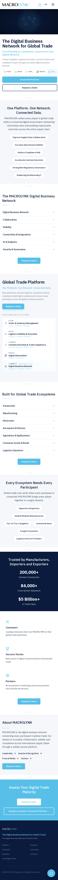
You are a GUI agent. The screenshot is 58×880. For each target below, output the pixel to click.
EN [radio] (40, 4)
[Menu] (53, 4)
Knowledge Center (9, 858)
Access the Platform (29, 79)
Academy (5, 854)
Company (34, 854)
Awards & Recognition (28, 753)
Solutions (34, 845)
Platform (5, 845)
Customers (34, 849)
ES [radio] (46, 4)
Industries (6, 849)
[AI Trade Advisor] (51, 873)
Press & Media (8, 758)
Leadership (7, 753)
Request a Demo (29, 87)
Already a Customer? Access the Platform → (29, 811)
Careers (24, 758)
